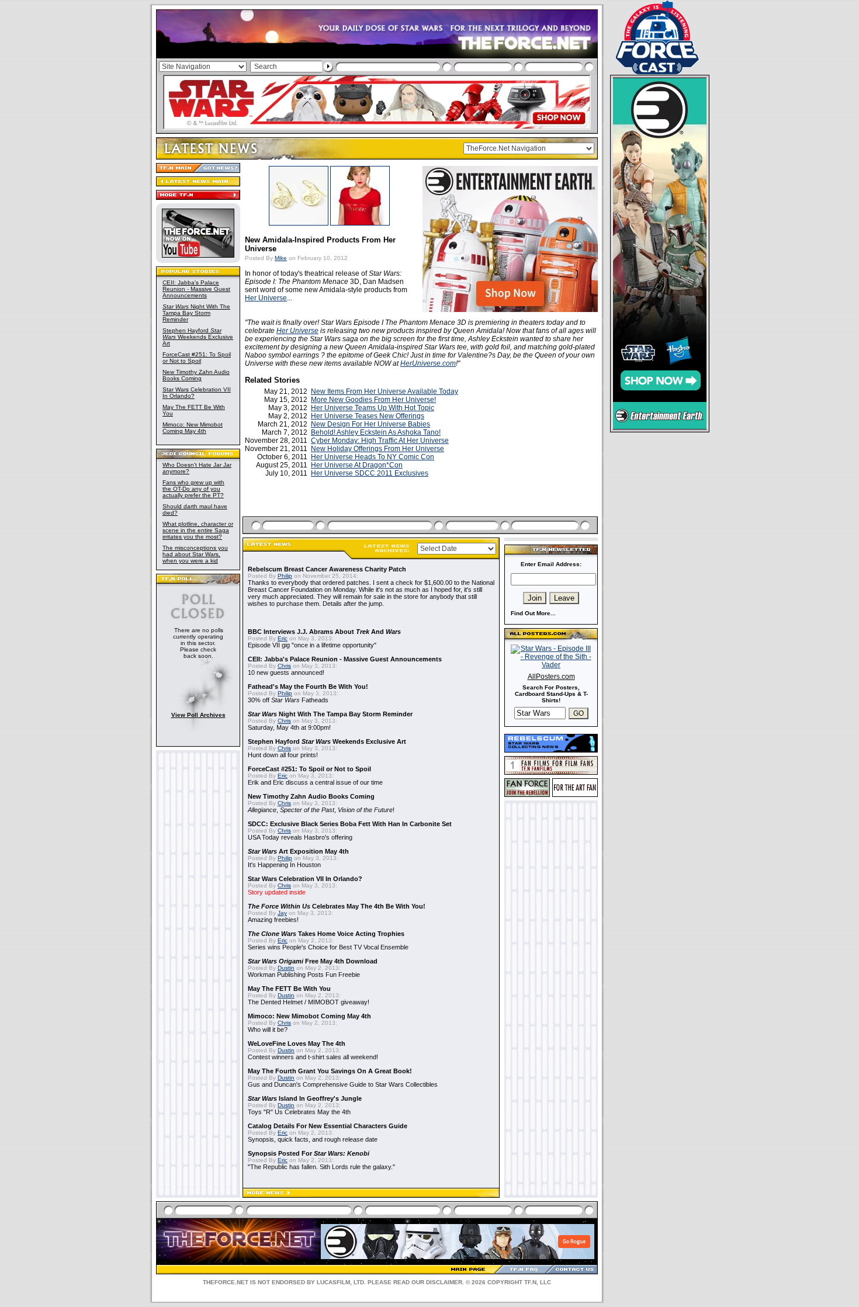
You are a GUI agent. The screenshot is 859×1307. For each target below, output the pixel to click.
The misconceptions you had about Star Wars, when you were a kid (195, 554)
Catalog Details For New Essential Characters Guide (327, 1125)
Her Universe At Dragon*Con (357, 465)
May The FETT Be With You (289, 988)
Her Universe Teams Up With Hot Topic (372, 408)
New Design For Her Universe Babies (370, 424)
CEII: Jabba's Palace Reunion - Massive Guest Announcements (196, 289)
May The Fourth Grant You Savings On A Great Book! (330, 1070)
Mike (281, 258)
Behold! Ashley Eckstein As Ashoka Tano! (376, 432)
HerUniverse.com (428, 363)
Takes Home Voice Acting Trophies (326, 933)
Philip (285, 576)
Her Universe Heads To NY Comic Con (372, 457)
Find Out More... (533, 613)
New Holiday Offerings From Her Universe (377, 449)
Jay (282, 913)
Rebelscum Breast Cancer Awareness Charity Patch (327, 569)
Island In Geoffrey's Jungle (305, 1098)
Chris (284, 666)
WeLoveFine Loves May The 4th (296, 1043)
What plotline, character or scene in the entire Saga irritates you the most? (197, 530)
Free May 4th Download (312, 961)
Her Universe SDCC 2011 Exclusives (369, 473)
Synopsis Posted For (308, 1153)
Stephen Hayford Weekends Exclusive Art (197, 336)
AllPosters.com (551, 676)
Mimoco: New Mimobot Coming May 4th (192, 427)
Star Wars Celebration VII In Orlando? (305, 878)
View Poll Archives (198, 715)
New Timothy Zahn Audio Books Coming (196, 375)
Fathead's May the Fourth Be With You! (308, 686)
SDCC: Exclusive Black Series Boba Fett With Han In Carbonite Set (350, 823)
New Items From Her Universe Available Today (384, 391)
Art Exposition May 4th (298, 851)
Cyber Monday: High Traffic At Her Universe (380, 440)
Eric (283, 638)
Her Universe (266, 298)
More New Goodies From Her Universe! (373, 400)
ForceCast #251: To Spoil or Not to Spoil (196, 357)
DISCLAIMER (444, 1282)
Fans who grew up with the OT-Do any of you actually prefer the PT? (193, 488)
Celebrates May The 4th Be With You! (336, 906)
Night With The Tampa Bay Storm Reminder (196, 313)
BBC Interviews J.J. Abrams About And (324, 631)
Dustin (286, 968)
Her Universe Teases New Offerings (367, 416)
